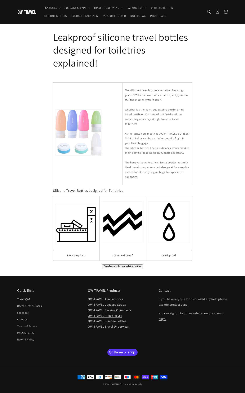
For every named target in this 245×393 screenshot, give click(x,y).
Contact (22, 319)
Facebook (23, 312)
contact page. (179, 305)
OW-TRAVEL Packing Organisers (109, 310)
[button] (52, 8)
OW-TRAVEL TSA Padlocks (105, 299)
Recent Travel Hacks (29, 306)
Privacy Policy (25, 333)
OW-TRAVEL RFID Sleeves (105, 316)
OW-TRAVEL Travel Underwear (108, 327)
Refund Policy (25, 339)
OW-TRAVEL (116, 384)
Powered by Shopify (132, 384)
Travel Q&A (23, 299)
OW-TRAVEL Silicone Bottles (107, 321)
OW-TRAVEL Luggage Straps (107, 305)
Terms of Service (27, 326)
